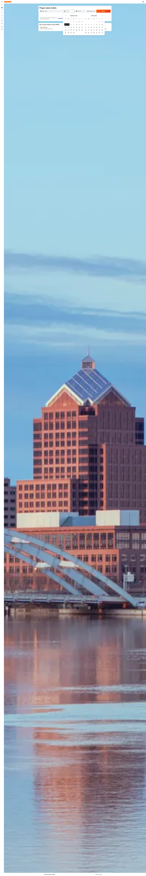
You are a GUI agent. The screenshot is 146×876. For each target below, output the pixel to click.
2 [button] (99, 21)
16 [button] (73, 27)
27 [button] (65, 32)
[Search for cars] (1, 10)
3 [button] (76, 21)
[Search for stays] (1, 7)
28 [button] (68, 32)
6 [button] (65, 24)
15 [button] (96, 27)
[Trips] (1, 24)
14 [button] (68, 27)
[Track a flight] (1, 18)
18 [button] (79, 27)
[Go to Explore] (1, 15)
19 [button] (88, 30)
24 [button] (76, 30)
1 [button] (96, 21)
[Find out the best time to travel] (1, 20)
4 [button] (79, 21)
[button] (2, 2)
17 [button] (76, 27)
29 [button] (71, 32)
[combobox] (52, 11)
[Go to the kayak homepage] (7, 1)
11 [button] (79, 24)
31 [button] (102, 32)
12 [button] (88, 27)
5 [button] (88, 24)
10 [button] (76, 24)
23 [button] (73, 30)
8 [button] (96, 24)
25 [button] (79, 30)
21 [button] (68, 30)
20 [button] (65, 30)
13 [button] (65, 27)
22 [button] (71, 30)
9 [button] (99, 24)
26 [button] (81, 30)
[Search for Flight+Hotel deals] (1, 12)
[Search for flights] (1, 5)
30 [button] (73, 32)
